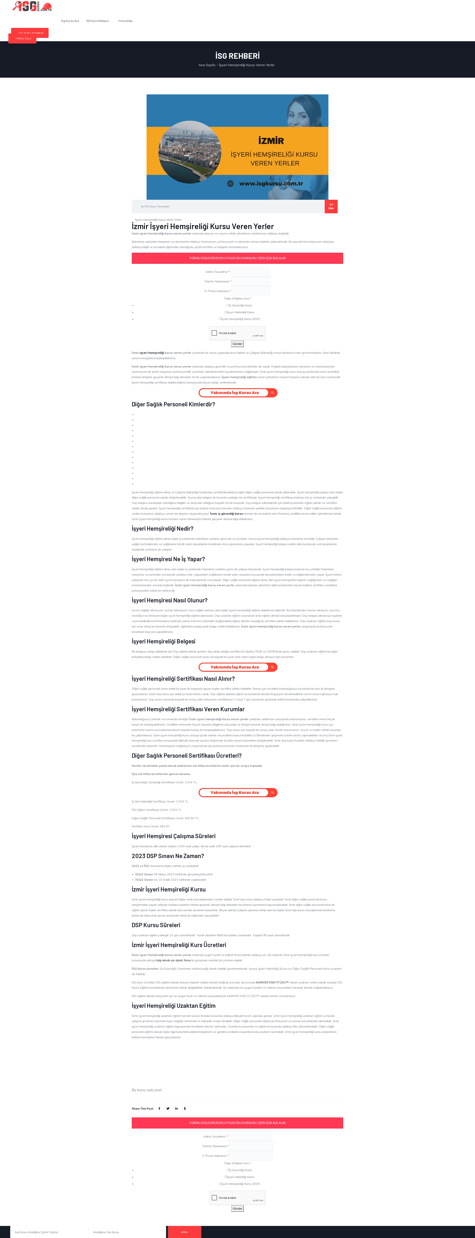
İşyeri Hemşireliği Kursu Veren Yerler (247, 65)
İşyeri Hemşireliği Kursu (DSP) (240, 319)
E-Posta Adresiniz (217, 291)
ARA (184, 1232)
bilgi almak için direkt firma (173, 960)
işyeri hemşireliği (152, 353)
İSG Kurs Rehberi (97, 20)
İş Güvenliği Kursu (240, 305)
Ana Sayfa (207, 65)
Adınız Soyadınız (218, 272)
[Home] (32, 6)
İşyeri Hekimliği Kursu (240, 312)
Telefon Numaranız (217, 281)
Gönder (237, 344)
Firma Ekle (125, 20)
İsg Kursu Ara (70, 20)
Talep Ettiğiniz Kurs (237, 298)
